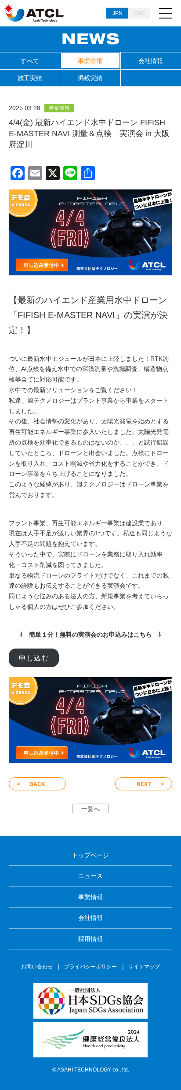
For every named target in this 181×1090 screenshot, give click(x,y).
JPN (117, 13)
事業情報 (90, 60)
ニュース (90, 875)
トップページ (90, 855)
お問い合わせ (37, 967)
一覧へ (90, 808)
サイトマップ (144, 967)
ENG (139, 13)
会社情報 (150, 60)
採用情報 (90, 938)
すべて (30, 60)
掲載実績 (90, 78)
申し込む (34, 658)
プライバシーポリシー (90, 967)
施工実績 (30, 78)
